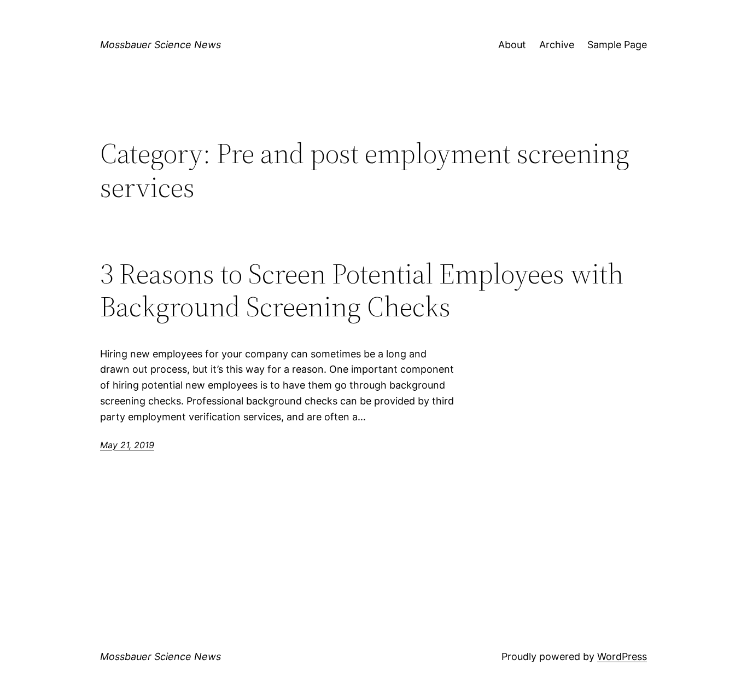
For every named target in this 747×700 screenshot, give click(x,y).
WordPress (622, 656)
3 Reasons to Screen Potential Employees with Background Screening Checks (361, 290)
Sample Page (617, 44)
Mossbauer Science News (160, 44)
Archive (556, 44)
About (512, 44)
